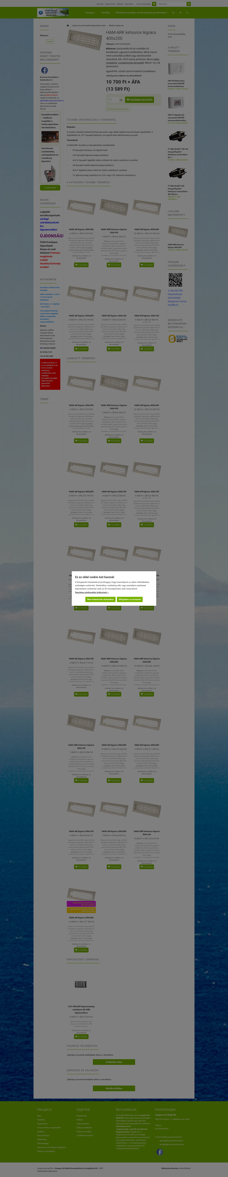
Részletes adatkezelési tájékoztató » (92, 592)
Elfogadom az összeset (130, 599)
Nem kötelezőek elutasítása (100, 599)
